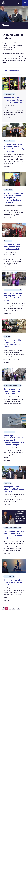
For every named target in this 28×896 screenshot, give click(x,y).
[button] (14, 71)
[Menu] (25, 3)
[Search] (18, 3)
